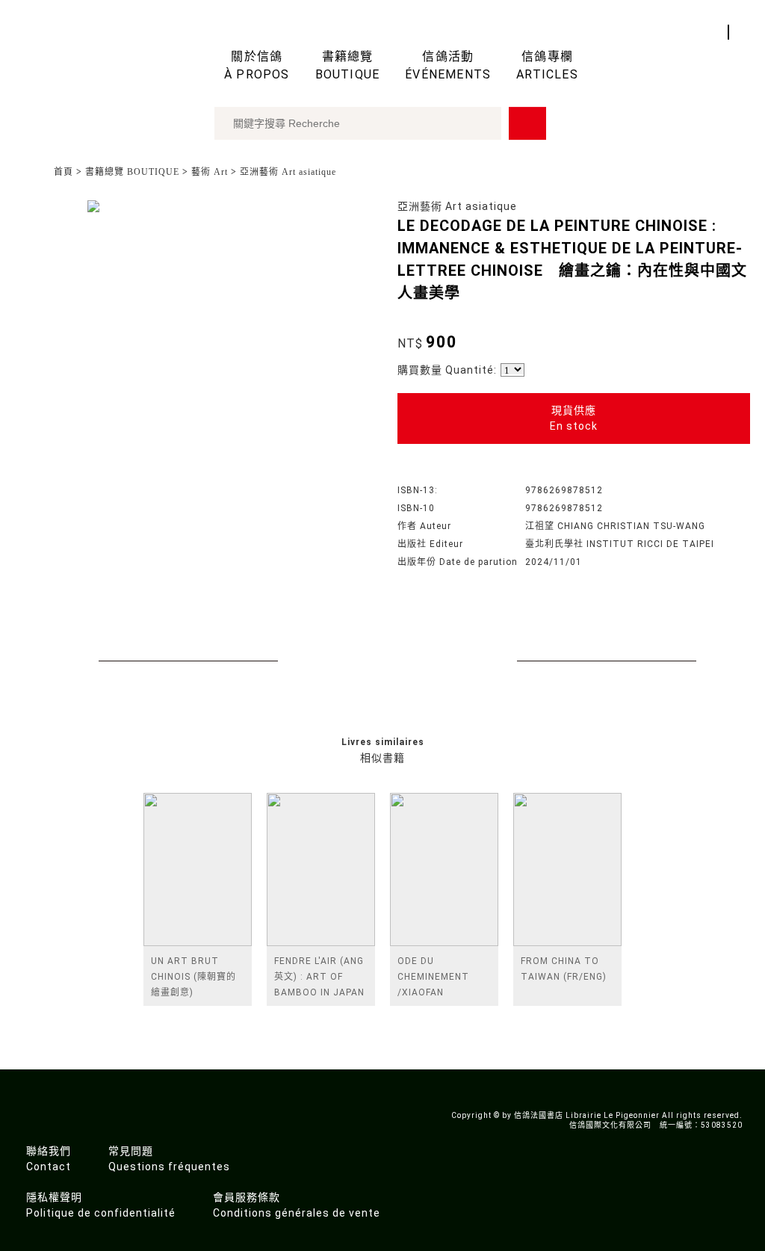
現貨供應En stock (574, 418)
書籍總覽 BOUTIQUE (132, 172)
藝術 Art (209, 172)
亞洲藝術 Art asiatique (288, 172)
